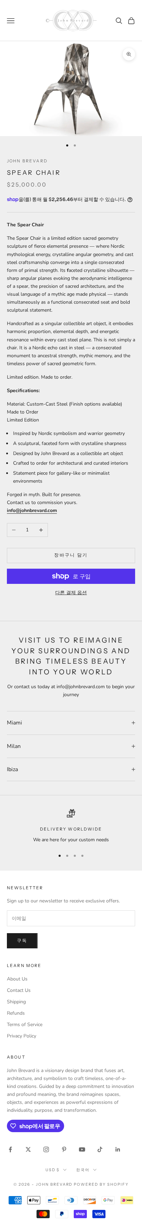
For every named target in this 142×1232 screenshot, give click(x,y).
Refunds (16, 1013)
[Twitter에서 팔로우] (28, 1149)
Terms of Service (24, 1024)
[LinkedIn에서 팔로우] (117, 1149)
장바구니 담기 (71, 555)
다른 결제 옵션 (71, 592)
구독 (22, 941)
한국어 (83, 1169)
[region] (71, 826)
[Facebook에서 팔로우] (10, 1149)
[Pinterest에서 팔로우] (64, 1149)
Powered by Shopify (101, 1184)
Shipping (16, 1001)
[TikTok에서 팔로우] (100, 1149)
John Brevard (27, 160)
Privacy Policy (21, 1036)
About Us (17, 979)
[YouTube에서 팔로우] (82, 1149)
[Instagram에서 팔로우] (46, 1149)
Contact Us (19, 990)
